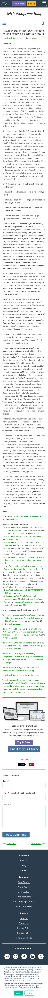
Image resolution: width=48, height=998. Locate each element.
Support (24, 918)
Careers (24, 870)
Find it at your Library (24, 749)
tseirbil (25, 692)
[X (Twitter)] (15, 956)
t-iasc (18, 692)
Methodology (24, 892)
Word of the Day (24, 907)
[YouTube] (41, 956)
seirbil (38, 689)
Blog (24, 866)
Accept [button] (18, 993)
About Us (24, 861)
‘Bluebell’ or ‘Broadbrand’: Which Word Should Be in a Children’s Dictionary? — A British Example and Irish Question (23, 618)
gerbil (36, 683)
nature (11, 689)
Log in (31, 3)
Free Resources (24, 897)
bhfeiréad (11, 680)
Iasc (34, 686)
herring (29, 686)
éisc (38, 680)
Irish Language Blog (24, 13)
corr (29, 680)
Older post (11, 843)
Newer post (36, 843)
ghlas (42, 683)
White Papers (24, 887)
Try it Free (19, 3)
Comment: (6, 804)
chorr (18, 680)
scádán (32, 689)
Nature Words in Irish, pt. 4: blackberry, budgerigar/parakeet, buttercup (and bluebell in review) (22, 657)
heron (22, 686)
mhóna (40, 686)
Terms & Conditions (24, 938)
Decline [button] (29, 993)
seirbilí (12, 692)
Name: (5, 781)
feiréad (5, 683)
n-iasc (5, 689)
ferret (18, 683)
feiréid (12, 683)
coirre (24, 680)
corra (34, 680)
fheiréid (24, 683)
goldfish (10, 686)
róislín (12, 38)
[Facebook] (24, 956)
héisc (17, 686)
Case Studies (24, 882)
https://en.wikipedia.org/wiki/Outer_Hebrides (21, 602)
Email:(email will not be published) (18, 793)
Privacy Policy (25, 980)
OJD (17, 689)
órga (21, 689)
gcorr (30, 683)
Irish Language (33, 38)
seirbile (5, 692)
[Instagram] (7, 956)
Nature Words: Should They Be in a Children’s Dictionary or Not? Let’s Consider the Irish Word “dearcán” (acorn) (22, 632)
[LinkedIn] (32, 956)
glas (4, 686)
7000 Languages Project (24, 902)
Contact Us (24, 923)
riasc (26, 689)
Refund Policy (24, 928)
